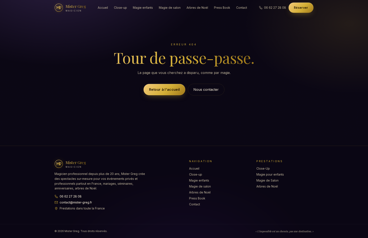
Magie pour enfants (270, 174)
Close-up (120, 7)
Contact (241, 7)
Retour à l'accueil (164, 89)
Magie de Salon (267, 180)
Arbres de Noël (197, 7)
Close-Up (263, 168)
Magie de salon (170, 7)
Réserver (301, 7)
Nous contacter (206, 89)
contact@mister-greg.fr (76, 202)
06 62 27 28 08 (71, 196)
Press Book (222, 7)
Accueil (103, 7)
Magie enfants (143, 7)
